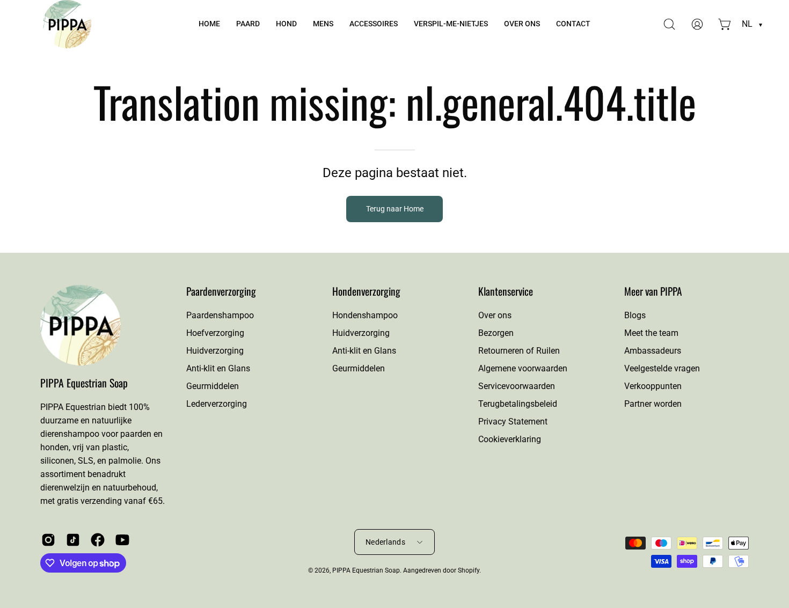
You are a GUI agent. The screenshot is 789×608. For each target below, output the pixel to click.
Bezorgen (496, 333)
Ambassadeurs (652, 351)
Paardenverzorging (221, 291)
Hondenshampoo (365, 315)
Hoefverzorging (215, 333)
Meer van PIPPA (653, 291)
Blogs (635, 315)
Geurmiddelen (212, 386)
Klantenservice (505, 291)
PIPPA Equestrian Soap (84, 383)
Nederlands (385, 542)
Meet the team (651, 333)
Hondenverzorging (366, 291)
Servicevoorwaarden (516, 386)
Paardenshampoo (220, 315)
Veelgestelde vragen (662, 368)
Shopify (468, 570)
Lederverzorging (216, 404)
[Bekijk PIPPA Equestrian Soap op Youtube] (122, 540)
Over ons (495, 315)
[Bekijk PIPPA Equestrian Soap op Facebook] (98, 540)
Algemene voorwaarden (522, 368)
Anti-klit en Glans (218, 368)
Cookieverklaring (509, 439)
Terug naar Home (394, 209)
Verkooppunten (653, 386)
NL (752, 24)
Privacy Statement (512, 421)
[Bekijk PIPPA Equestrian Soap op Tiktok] (73, 540)
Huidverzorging (215, 351)
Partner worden (653, 404)
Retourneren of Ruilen (519, 351)
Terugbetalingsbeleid (517, 404)
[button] (248, 24)
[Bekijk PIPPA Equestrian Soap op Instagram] (48, 540)
